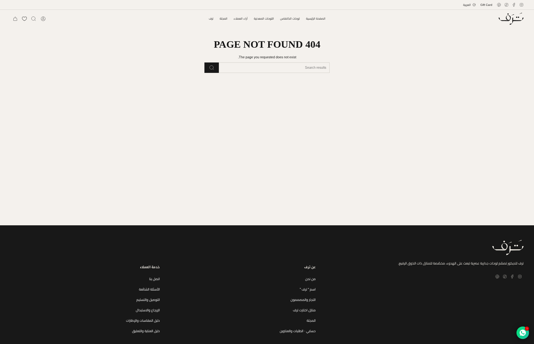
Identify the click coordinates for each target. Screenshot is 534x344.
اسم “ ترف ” (308, 289)
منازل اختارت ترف (304, 310)
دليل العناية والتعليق (146, 331)
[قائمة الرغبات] (24, 18)
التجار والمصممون (303, 300)
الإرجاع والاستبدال (148, 310)
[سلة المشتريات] (15, 18)
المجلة (311, 320)
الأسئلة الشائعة (149, 289)
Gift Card (486, 4)
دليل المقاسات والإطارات (143, 320)
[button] (290, 19)
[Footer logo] (508, 247)
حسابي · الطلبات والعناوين (298, 331)
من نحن (310, 279)
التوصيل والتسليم (148, 300)
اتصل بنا (154, 279)
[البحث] (211, 67)
